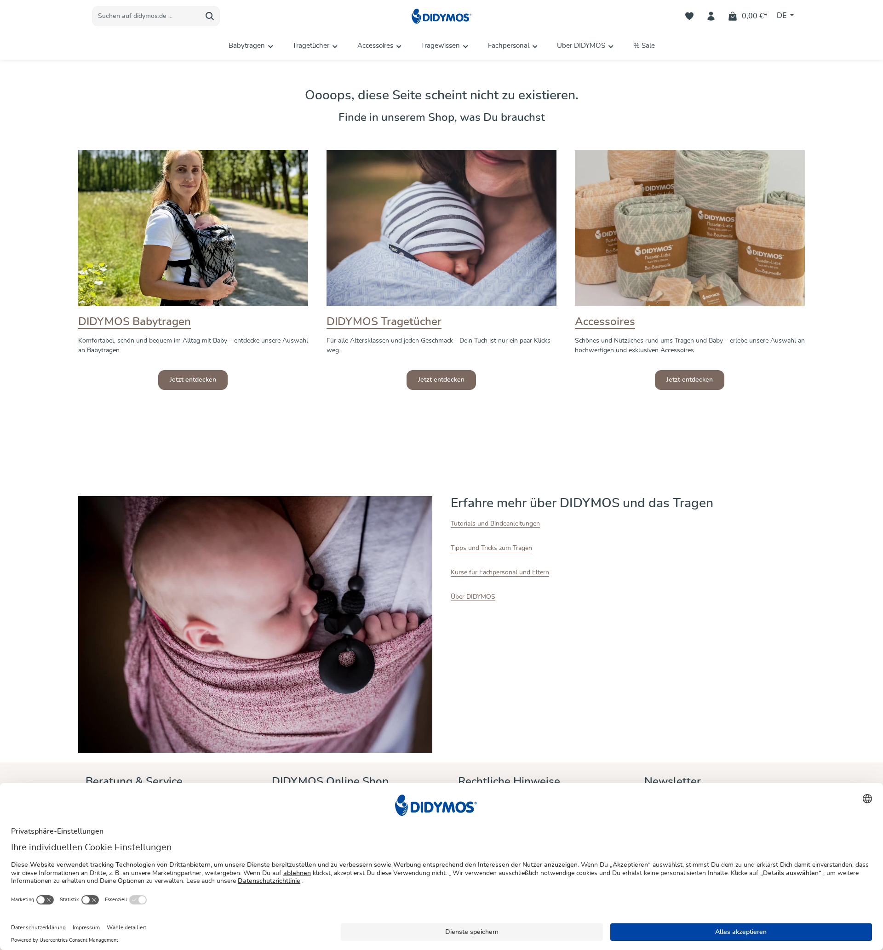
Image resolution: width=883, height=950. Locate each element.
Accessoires (605, 321)
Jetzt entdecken (193, 380)
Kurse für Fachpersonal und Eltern (500, 572)
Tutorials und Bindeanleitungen (495, 524)
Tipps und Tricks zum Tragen (491, 548)
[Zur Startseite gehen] (441, 16)
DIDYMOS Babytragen (134, 321)
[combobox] (146, 16)
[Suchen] (210, 16)
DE (782, 15)
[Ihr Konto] (711, 16)
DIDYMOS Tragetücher (384, 321)
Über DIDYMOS (473, 597)
